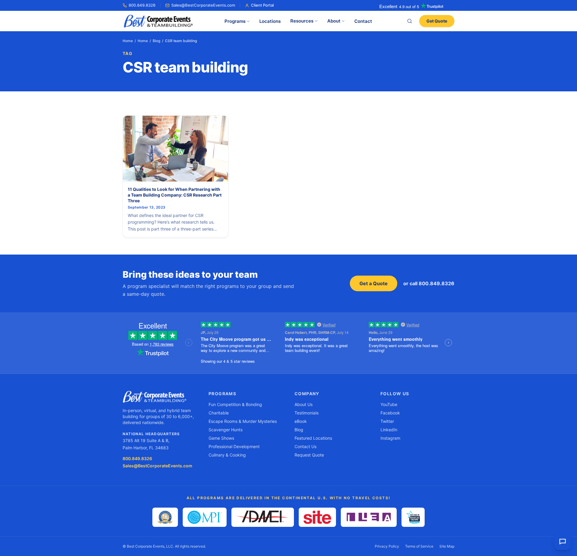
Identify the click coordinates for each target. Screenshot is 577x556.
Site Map (446, 546)
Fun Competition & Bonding (235, 404)
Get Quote (436, 20)
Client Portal (262, 5)
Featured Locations (313, 438)
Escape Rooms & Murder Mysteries (243, 421)
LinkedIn (388, 429)
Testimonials (307, 412)
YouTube (388, 404)
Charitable (219, 412)
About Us (304, 404)
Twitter (387, 421)
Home (128, 40)
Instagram (390, 438)
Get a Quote (373, 283)
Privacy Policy (387, 546)
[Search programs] (410, 21)
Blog (156, 40)
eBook (301, 421)
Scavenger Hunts (226, 429)
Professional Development (234, 446)
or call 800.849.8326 (428, 283)
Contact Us (305, 446)
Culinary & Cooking (227, 454)
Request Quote (309, 454)
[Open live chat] (562, 541)
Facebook (390, 412)
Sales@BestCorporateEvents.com (203, 5)
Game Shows (221, 438)
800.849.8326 (142, 5)
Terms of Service (419, 546)
